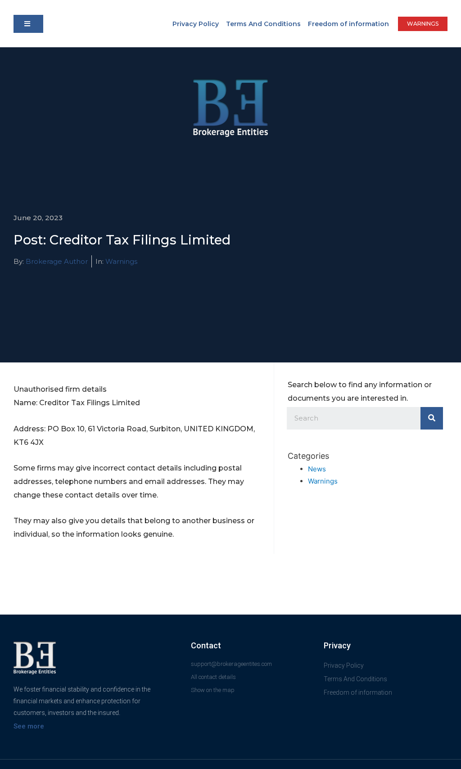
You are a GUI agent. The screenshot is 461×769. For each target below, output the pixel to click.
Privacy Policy (195, 24)
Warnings (121, 261)
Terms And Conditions (263, 24)
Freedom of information (348, 24)
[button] (28, 24)
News (317, 469)
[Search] (431, 418)
